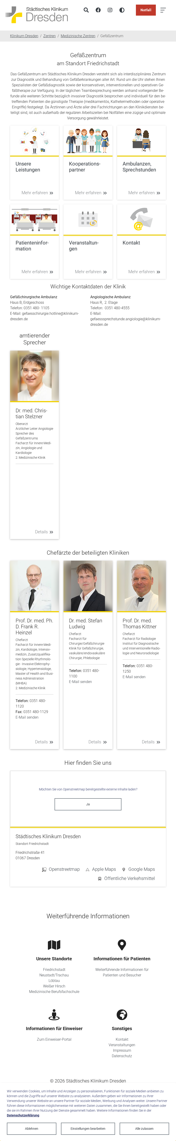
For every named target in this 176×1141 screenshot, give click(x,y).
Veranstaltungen (122, 1045)
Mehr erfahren (35, 192)
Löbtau (54, 980)
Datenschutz (122, 1056)
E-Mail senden (27, 717)
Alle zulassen (144, 1128)
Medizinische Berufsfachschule (54, 991)
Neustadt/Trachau (54, 975)
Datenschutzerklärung (23, 1115)
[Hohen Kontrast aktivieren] (121, 10)
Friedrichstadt (54, 969)
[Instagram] (110, 10)
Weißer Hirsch (54, 986)
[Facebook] (98, 10)
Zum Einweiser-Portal (54, 1039)
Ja (88, 804)
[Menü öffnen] (163, 10)
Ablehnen (31, 1128)
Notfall (145, 10)
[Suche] (86, 10)
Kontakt (122, 1039)
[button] (138, 870)
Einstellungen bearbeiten (88, 1128)
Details (41, 531)
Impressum (122, 1050)
